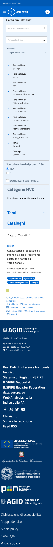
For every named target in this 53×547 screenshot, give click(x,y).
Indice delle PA (13, 402)
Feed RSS (10, 426)
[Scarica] (7, 290)
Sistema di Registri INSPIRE (23, 377)
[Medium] (11, 409)
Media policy (9, 528)
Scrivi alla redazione (17, 421)
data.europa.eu (14, 392)
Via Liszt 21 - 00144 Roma (15, 338)
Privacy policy (10, 543)
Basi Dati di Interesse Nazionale (26, 367)
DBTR (10, 246)
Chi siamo (10, 416)
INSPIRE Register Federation (24, 387)
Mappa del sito (11, 521)
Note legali (8, 536)
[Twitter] (17, 409)
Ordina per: (11, 48)
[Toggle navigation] (4, 11)
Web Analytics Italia (17, 397)
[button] (13, 3)
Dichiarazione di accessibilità (21, 514)
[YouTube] (23, 409)
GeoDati (9, 372)
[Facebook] (5, 409)
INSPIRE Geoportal (16, 382)
